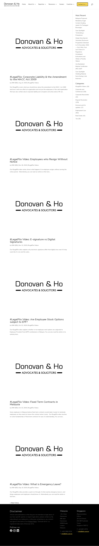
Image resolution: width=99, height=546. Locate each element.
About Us (31, 4)
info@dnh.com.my (66, 534)
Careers (61, 4)
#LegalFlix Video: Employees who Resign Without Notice (38, 160)
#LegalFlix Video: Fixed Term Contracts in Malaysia (34, 403)
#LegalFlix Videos (33, 83)
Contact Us (81, 4)
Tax (77, 119)
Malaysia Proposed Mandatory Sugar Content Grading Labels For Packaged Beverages (82, 22)
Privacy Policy (32, 521)
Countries (70, 4)
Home (24, 4)
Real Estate (79, 116)
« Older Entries (14, 503)
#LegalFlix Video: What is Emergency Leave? (35, 484)
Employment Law (81, 110)
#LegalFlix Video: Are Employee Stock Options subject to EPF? (37, 321)
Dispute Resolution (81, 100)
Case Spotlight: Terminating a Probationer (80, 33)
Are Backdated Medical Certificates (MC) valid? (81, 66)
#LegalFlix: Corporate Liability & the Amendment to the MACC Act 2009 (38, 78)
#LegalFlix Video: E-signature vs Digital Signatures (32, 241)
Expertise (41, 4)
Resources (52, 4)
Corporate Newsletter (82, 95)
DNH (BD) (15, 83)
